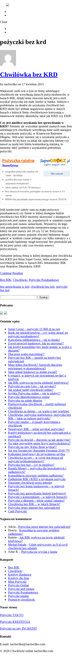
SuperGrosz (10, 165)
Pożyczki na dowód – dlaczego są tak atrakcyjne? (39, 440)
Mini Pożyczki (17, 581)
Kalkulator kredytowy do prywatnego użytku (36, 454)
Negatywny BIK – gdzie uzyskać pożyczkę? (36, 429)
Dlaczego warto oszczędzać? (26, 354)
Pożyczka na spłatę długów (25, 400)
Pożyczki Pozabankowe (44, 280)
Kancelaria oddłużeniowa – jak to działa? (34, 339)
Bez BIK (5, 280)
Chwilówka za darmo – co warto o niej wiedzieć (38, 411)
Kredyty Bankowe (19, 574)
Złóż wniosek (57, 173)
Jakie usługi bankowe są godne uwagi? (32, 372)
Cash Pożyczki (17, 511)
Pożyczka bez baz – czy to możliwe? (31, 465)
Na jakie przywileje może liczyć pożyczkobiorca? (39, 443)
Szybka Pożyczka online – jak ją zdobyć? (34, 393)
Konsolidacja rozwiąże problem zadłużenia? (36, 475)
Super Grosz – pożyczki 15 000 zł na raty (34, 329)
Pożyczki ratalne (18, 596)
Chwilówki (20, 280)
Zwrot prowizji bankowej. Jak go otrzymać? (36, 343)
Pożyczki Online (18, 585)
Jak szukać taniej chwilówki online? (30, 389)
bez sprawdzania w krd (14, 286)
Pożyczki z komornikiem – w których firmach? (37, 497)
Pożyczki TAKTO (11, 615)
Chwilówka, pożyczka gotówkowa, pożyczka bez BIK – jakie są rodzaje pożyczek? (39, 416)
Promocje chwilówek (21, 599)
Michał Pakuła (17, 544)
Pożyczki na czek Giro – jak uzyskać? (32, 386)
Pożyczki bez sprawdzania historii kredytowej (37, 493)
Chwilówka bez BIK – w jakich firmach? (34, 504)
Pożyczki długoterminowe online (29, 397)
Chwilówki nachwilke (22, 11)
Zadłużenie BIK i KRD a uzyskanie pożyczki (37, 479)
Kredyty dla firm (18, 578)
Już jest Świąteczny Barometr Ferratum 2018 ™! (39, 450)
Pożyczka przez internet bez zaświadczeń (34, 507)
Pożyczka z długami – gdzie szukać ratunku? (36, 500)
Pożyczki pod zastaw (21, 589)
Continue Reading (11, 273)
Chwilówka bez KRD (29, 74)
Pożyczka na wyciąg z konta (39, 551)
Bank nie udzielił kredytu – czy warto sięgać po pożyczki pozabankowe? (38, 334)
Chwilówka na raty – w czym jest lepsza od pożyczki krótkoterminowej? (35, 459)
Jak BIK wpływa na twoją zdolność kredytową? (38, 382)
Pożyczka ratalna (18, 160)
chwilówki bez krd (42, 286)
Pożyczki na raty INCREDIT (18, 628)
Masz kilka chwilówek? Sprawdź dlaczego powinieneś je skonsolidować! (35, 366)
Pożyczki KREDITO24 (15, 621)
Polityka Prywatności (21, 15)
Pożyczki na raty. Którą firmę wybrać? (32, 447)
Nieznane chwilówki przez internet (30, 482)
